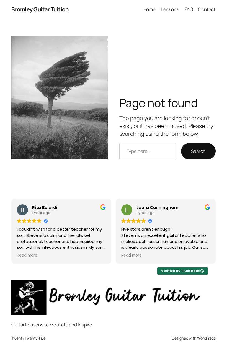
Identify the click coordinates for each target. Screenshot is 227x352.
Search (198, 151)
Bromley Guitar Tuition (39, 9)
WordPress (206, 338)
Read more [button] (27, 255)
